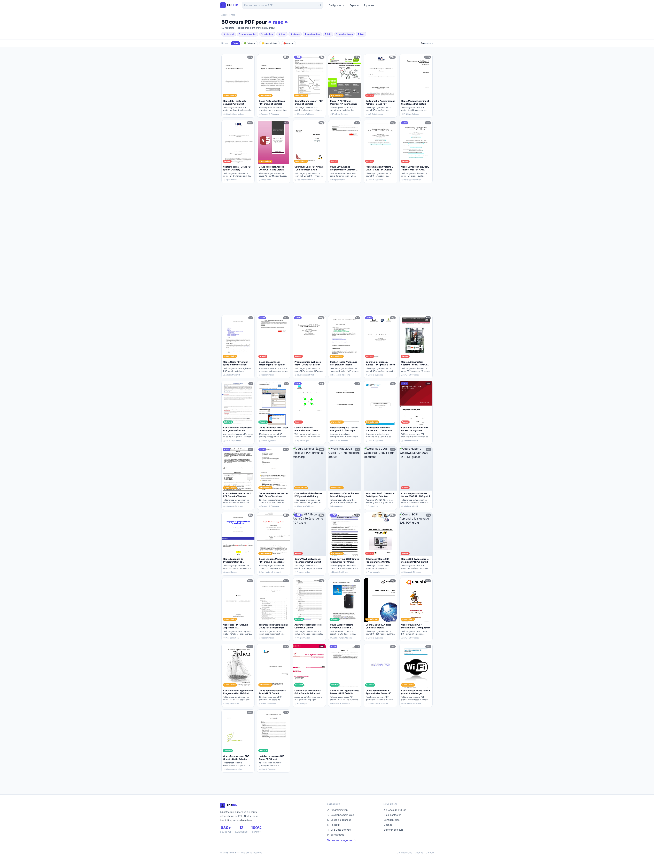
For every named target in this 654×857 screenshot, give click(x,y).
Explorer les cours (393, 829)
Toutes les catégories (339, 840)
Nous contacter (392, 814)
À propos (369, 5)
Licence (388, 824)
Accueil (225, 14)
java (362, 34)
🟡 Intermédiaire (269, 43)
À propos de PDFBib (395, 809)
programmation (249, 34)
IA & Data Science (341, 829)
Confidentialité (392, 819)
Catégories (335, 5)
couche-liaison (346, 34)
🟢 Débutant (249, 43)
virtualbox (268, 34)
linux (283, 34)
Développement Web (342, 814)
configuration (313, 34)
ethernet (230, 34)
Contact (430, 852)
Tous (235, 43)
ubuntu (296, 34)
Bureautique (337, 834)
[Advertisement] (323, 249)
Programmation (339, 809)
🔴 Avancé (288, 43)
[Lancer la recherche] (319, 5)
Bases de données (341, 819)
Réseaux (335, 824)
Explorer (354, 5)
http (329, 34)
